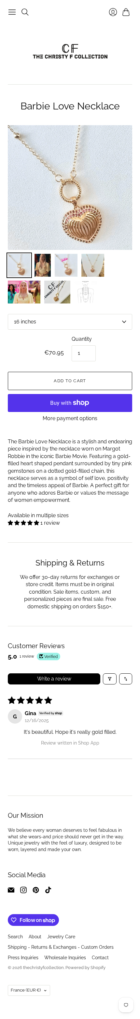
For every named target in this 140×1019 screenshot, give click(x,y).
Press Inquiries (23, 957)
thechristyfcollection (43, 967)
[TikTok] (48, 891)
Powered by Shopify (85, 967)
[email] (11, 891)
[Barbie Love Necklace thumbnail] (92, 265)
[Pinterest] (36, 891)
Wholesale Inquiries (65, 957)
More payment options (70, 418)
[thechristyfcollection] (70, 51)
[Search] (25, 12)
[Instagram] (23, 891)
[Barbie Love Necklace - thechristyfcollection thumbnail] (19, 265)
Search (15, 936)
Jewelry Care (61, 936)
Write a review (54, 679)
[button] (24, 523)
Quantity (82, 339)
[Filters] (110, 678)
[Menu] (12, 12)
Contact (100, 957)
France (26, 990)
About (35, 936)
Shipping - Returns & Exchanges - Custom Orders (61, 947)
